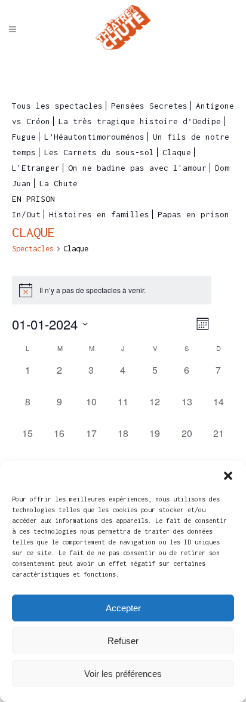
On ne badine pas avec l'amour (137, 168)
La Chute (58, 183)
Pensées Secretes (149, 105)
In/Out (26, 214)
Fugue (24, 136)
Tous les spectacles (57, 105)
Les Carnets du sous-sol (99, 152)
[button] (228, 476)
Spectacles (33, 248)
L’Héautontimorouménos (94, 136)
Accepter (123, 608)
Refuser (123, 641)
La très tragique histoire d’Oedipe (140, 121)
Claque (176, 152)
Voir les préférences (123, 674)
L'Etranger (36, 168)
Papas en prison (193, 214)
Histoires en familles (99, 214)
